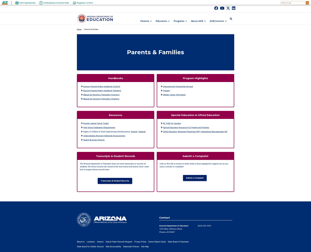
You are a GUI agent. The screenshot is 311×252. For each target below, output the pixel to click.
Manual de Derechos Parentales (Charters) (101, 99)
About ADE (197, 21)
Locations (91, 242)
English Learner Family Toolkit (96, 123)
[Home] (95, 19)
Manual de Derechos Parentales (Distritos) (101, 95)
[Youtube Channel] (222, 9)
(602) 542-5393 (204, 226)
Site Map (145, 246)
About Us (81, 242)
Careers (100, 242)
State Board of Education (178, 242)
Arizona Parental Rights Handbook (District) (101, 86)
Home (79, 29)
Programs (179, 21)
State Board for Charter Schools (90, 246)
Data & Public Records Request (119, 242)
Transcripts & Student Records (115, 181)
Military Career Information (174, 95)
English (134, 132)
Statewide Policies (131, 246)
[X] (228, 9)
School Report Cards (157, 242)
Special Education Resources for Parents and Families (186, 127)
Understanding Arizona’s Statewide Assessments (104, 136)
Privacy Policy (140, 242)
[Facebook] (216, 9)
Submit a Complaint (195, 178)
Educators (161, 21)
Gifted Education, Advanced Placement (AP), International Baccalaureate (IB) (195, 132)
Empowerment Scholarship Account (178, 86)
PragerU (166, 91)
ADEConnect (217, 21)
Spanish (142, 132)
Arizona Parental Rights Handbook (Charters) (102, 91)
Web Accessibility (113, 246)
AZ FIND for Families (172, 123)
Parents (144, 21)
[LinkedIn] (233, 9)
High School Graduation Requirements (99, 127)
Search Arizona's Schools (94, 140)
